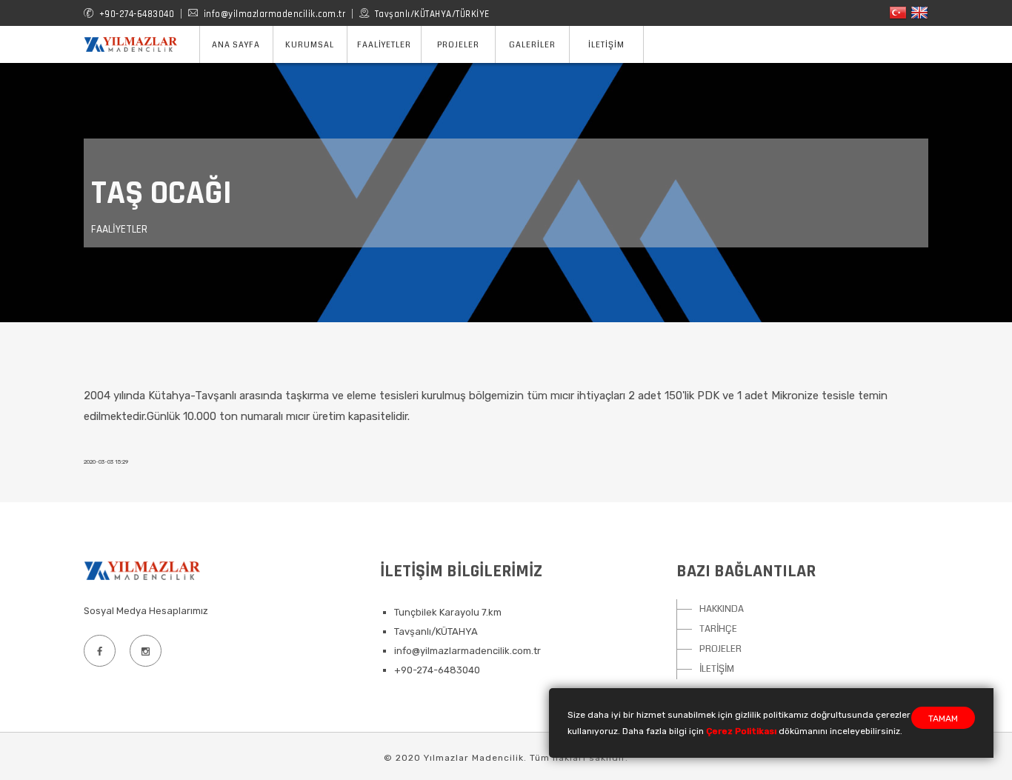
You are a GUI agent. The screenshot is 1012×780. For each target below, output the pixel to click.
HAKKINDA (721, 609)
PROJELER (720, 649)
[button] (310, 44)
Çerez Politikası (741, 731)
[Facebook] (99, 651)
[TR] (898, 12)
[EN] (919, 12)
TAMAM (943, 718)
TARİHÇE (718, 629)
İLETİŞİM (716, 669)
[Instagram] (145, 651)
